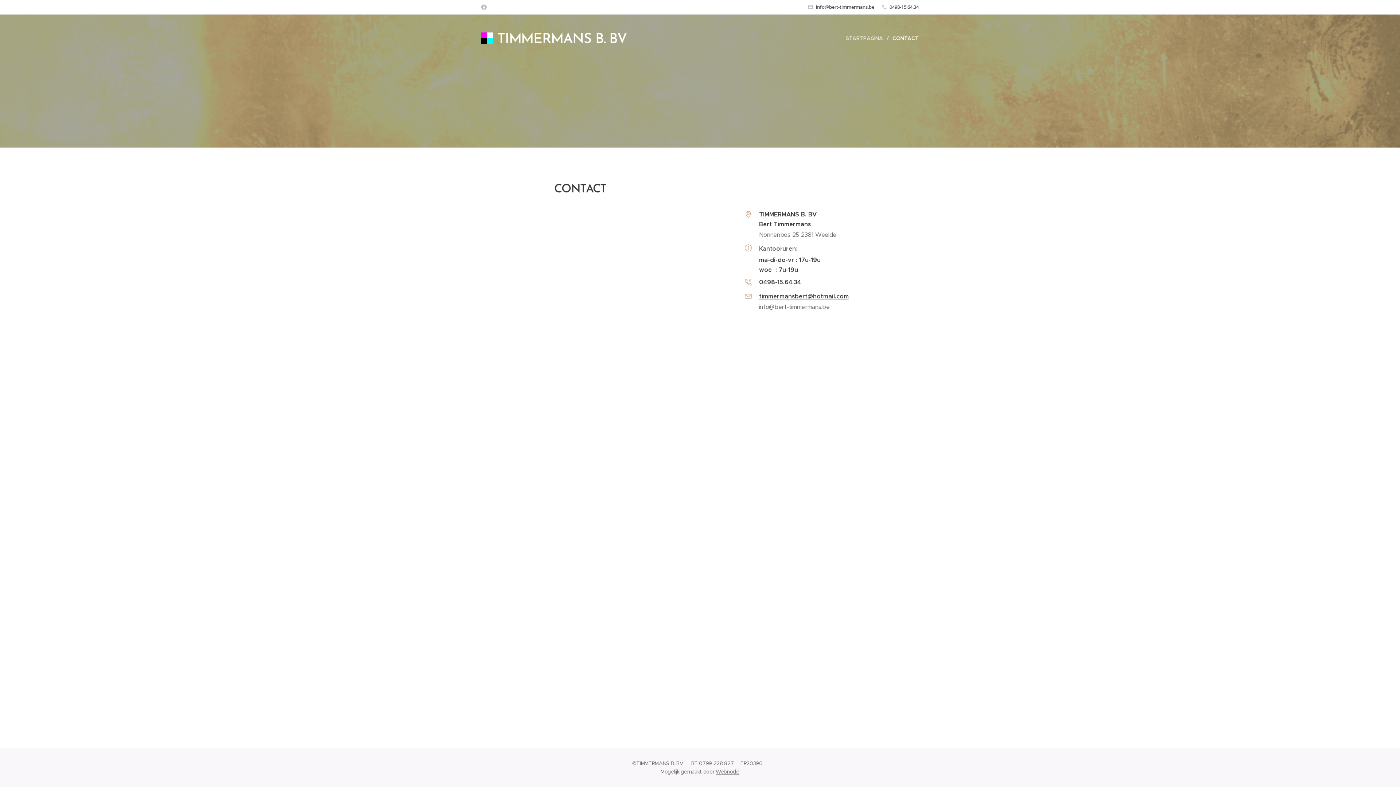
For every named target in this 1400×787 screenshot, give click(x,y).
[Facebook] (484, 7)
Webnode (727, 771)
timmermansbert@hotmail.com (804, 296)
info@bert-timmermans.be (845, 7)
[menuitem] (866, 38)
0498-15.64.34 (904, 7)
